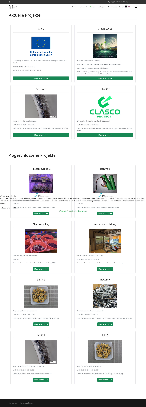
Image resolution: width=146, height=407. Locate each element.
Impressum (82, 211)
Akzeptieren (5, 208)
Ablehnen (16, 208)
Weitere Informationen (67, 211)
